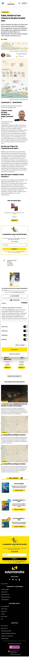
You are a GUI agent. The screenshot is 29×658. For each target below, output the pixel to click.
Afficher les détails (20, 345)
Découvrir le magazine (18, 509)
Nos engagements (5, 606)
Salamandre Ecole (5, 594)
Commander (13, 220)
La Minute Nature (5, 599)
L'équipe (3, 614)
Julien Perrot (4, 611)
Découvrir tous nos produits (14, 376)
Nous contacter (4, 583)
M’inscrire (14, 249)
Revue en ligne (16, 300)
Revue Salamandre (10, 264)
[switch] (25, 331)
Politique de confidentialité (7, 636)
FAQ (2, 619)
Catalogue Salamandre (6, 630)
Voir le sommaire (15, 296)
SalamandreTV (4, 592)
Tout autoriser (14, 349)
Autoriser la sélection (14, 354)
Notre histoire (4, 608)
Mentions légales (4, 638)
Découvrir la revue (19, 490)
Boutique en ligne (5, 589)
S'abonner (24, 3)
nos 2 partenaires (10, 309)
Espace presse (4, 628)
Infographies (5, 12)
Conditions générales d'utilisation (8, 633)
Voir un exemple (14, 241)
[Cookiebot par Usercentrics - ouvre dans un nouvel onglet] (21, 303)
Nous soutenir (4, 616)
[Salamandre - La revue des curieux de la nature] (10, 3)
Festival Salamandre (5, 597)
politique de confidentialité (20, 251)
